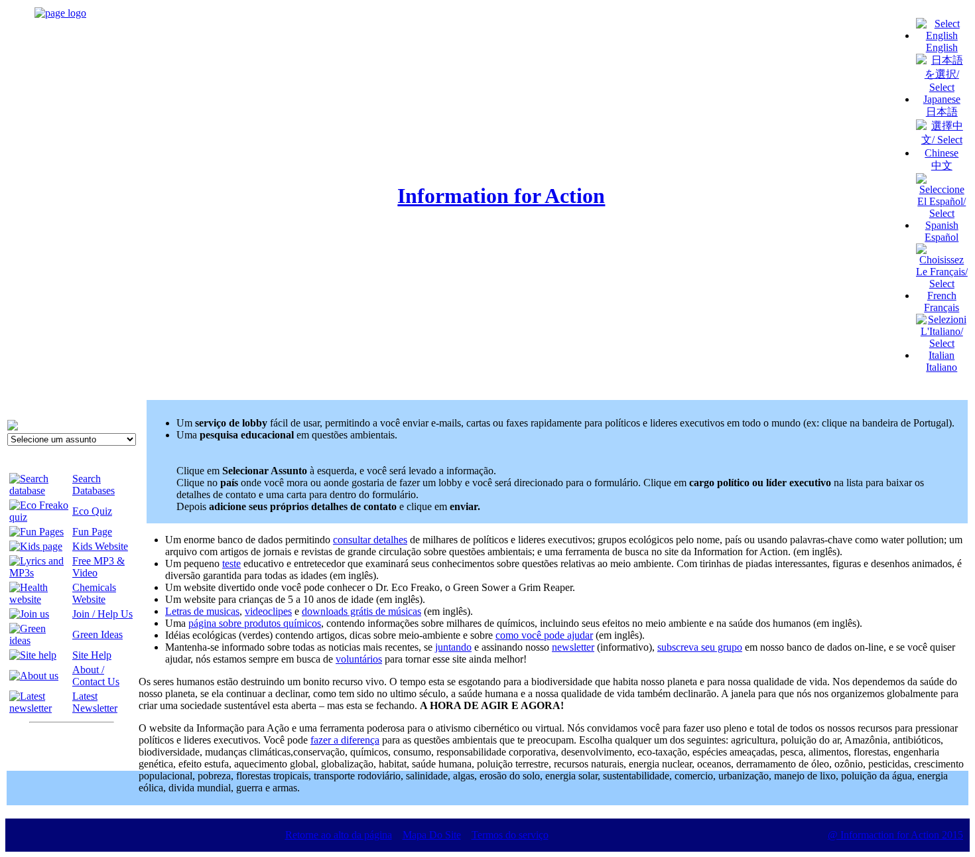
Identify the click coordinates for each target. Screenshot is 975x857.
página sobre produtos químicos (254, 623)
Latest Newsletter (94, 702)
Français (941, 307)
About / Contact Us (95, 675)
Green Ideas (97, 634)
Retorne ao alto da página (338, 834)
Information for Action (501, 196)
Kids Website (100, 546)
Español (941, 237)
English (942, 47)
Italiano (941, 367)
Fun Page (92, 531)
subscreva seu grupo (699, 647)
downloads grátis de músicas (361, 611)
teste (231, 563)
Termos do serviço (510, 834)
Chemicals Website (94, 593)
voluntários (359, 659)
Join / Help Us (102, 614)
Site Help (91, 655)
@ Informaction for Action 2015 (895, 834)
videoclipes (268, 611)
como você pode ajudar (544, 635)
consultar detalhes (370, 539)
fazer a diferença (344, 740)
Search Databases (93, 484)
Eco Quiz (92, 511)
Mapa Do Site (432, 834)
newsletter (573, 647)
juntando (453, 647)
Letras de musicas (202, 611)
